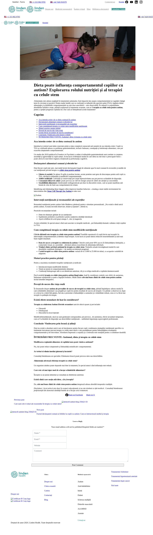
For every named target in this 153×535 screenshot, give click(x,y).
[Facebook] (126, 2)
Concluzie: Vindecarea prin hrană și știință (54, 135)
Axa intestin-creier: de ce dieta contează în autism (57, 120)
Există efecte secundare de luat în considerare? (56, 133)
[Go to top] (76, 533)
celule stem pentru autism (69, 170)
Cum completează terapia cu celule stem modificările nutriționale (63, 126)
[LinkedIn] (136, 2)
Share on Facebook (75, 395)
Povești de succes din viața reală (51, 130)
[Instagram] (141, 2)
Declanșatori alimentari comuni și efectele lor (55, 122)
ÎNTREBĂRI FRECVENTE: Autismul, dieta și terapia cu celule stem (65, 137)
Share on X (90, 395)
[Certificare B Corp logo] (20, 499)
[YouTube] (131, 2)
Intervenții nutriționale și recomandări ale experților (58, 124)
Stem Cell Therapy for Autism (59, 191)
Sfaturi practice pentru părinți (49, 128)
